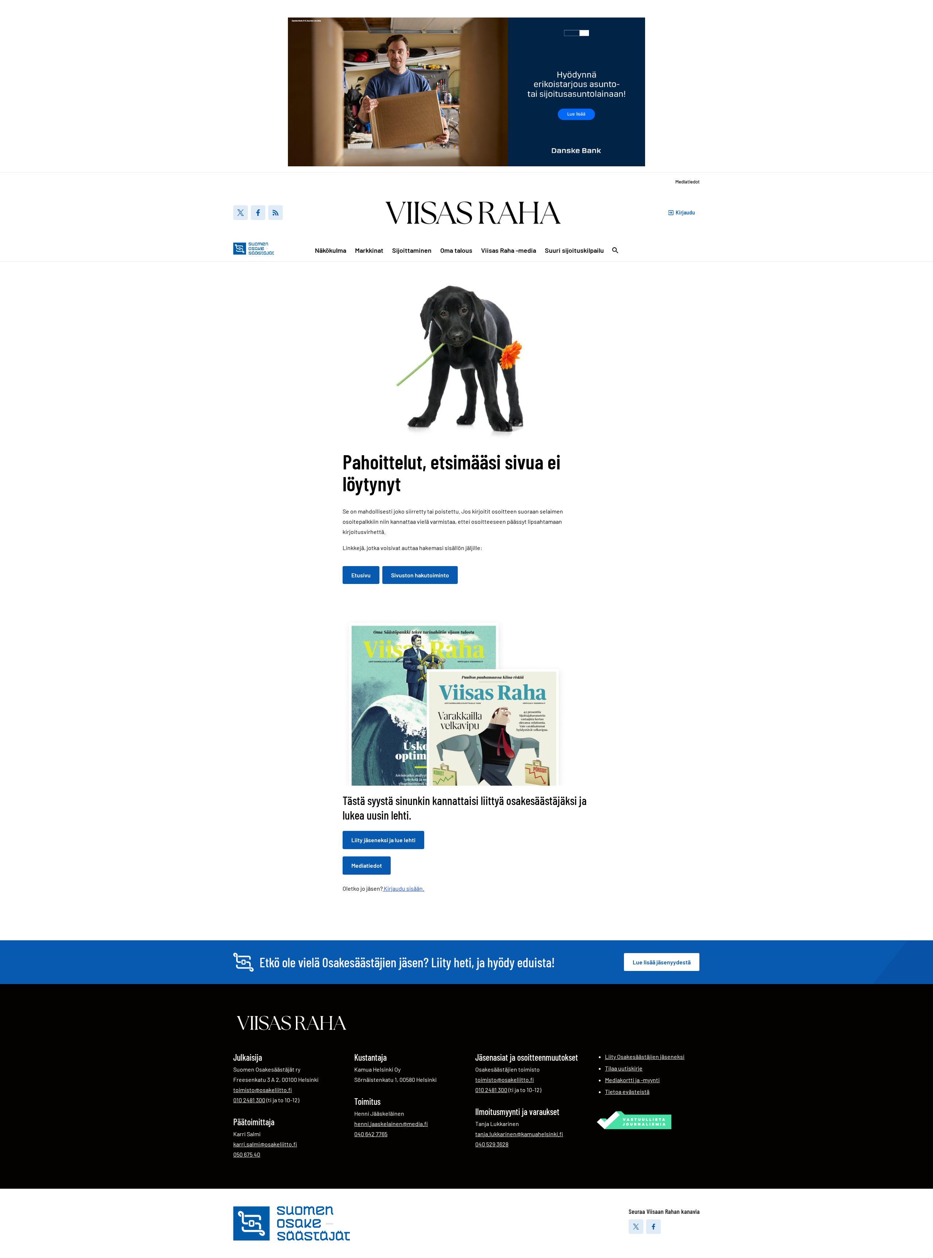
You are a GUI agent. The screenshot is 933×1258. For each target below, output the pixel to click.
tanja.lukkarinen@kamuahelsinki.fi (519, 1133)
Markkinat (369, 250)
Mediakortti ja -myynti (632, 1079)
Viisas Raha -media (508, 250)
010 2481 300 (249, 1099)
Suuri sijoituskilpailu (574, 250)
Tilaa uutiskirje (624, 1068)
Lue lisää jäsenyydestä (662, 962)
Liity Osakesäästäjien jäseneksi (644, 1056)
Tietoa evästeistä (627, 1091)
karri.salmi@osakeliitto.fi (265, 1144)
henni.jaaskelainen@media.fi (391, 1123)
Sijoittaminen (412, 250)
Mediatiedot (687, 182)
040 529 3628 (491, 1143)
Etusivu (361, 575)
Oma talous (456, 250)
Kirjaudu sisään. (403, 888)
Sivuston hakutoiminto (420, 575)
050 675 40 (246, 1154)
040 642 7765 (370, 1133)
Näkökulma (330, 250)
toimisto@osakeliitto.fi (262, 1089)
